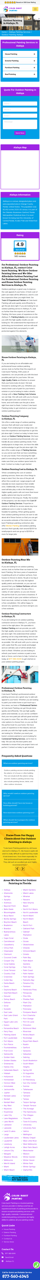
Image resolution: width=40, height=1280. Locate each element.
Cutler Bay (8, 980)
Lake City (8, 1115)
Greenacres (8, 1063)
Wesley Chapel (29, 1138)
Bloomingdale (9, 912)
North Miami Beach (28, 920)
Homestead (9, 1080)
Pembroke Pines (30, 989)
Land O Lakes (9, 1131)
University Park (29, 1128)
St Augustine (28, 1073)
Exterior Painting (10, 1232)
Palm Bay (27, 957)
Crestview (8, 977)
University (27, 1125)
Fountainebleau (10, 1047)
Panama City (28, 983)
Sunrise (26, 1086)
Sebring (26, 1057)
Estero (6, 1025)
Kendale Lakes (10, 1096)
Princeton (27, 1025)
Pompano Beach (30, 1012)
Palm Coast (28, 970)
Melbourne (8, 1160)
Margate (7, 1154)
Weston (26, 1154)
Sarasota (27, 1051)
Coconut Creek (10, 957)
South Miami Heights (28, 1065)
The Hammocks (29, 1112)
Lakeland (7, 1125)
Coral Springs (9, 967)
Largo (6, 1134)
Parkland (26, 986)
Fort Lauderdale (10, 1038)
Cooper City (9, 961)
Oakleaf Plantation (27, 933)
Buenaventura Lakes (9, 933)
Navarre (26, 899)
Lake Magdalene (11, 1118)
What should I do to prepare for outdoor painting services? (19, 821)
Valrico (26, 1131)
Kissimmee (8, 1112)
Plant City (27, 1002)
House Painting (9, 1229)
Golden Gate (9, 1057)
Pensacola (27, 993)
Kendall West (9, 1102)
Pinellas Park (28, 999)
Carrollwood (9, 941)
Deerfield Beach (10, 993)
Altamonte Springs (8, 894)
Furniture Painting (10, 1236)
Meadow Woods (10, 1157)
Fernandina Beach (11, 1028)
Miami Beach (9, 1170)
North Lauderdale (30, 912)
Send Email (9, 1257)
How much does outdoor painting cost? (19, 813)
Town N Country (30, 1121)
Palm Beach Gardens (28, 962)
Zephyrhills (27, 1170)
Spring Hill (27, 1070)
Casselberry (9, 944)
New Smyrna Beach (28, 904)
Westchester (28, 1150)
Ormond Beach (29, 951)
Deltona (7, 1002)
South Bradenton (30, 1060)
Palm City (27, 967)
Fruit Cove (8, 1051)
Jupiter (7, 1093)
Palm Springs (28, 977)
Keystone (8, 1108)
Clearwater (8, 951)
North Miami (28, 916)
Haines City (9, 1067)
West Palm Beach (30, 1147)
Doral (6, 1006)
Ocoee (26, 941)
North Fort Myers (30, 909)
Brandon (7, 928)
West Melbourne (30, 1144)
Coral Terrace (9, 970)
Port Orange (28, 1018)
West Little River (30, 1141)
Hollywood (8, 1076)
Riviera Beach (28, 1035)
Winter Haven (28, 1160)
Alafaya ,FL (10, 1261)
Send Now (20, 133)
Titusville (27, 1118)
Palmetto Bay (28, 980)
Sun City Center (29, 1083)
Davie (6, 986)
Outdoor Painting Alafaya (12, 35)
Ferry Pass (8, 1031)
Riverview (27, 1031)
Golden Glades (10, 1060)
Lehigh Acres (9, 1147)
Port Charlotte (29, 1015)
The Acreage (28, 1108)
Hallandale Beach (11, 1070)
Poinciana (27, 1009)
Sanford (26, 1047)
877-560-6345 (15, 1276)
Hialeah (7, 1073)
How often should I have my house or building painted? (18, 804)
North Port (27, 925)
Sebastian (27, 1054)
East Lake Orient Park (11, 1017)
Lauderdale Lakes (11, 1138)
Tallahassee (28, 1089)
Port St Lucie (28, 1022)
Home (4, 32)
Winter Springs (29, 1166)
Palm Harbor (28, 973)
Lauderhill (8, 1141)
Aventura (7, 903)
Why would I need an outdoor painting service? (18, 795)
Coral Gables (9, 964)
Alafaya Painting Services (19, 32)
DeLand (7, 996)
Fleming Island (10, 1035)
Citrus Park (8, 948)
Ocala (25, 938)
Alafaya (7, 890)
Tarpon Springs (29, 1102)
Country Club (9, 973)
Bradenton (8, 925)
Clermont (8, 954)
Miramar (26, 896)
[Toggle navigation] (35, 9)
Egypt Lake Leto (11, 1022)
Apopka (7, 899)
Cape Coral (8, 938)
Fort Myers (8, 1041)
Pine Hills (27, 996)
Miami (6, 1166)
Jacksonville (9, 1089)
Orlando (26, 948)
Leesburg (8, 1144)
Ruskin (26, 1044)
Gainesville (8, 1054)
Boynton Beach (10, 922)
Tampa (26, 1099)
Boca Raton (9, 916)
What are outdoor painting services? (18, 763)
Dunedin (7, 1009)
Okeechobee (28, 944)
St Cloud (26, 1076)
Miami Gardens (29, 890)
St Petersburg (29, 1080)
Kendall (7, 1099)
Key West (8, 1105)
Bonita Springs (10, 919)
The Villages (28, 1115)
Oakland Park (28, 928)
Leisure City (9, 1150)
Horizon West (9, 1083)
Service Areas (9, 1242)
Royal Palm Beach (30, 1041)
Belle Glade (8, 909)
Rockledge (27, 1038)
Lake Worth (9, 1121)
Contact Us (8, 1239)
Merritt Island (9, 1163)
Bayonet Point (10, 906)
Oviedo (26, 954)
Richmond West (29, 1028)
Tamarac (26, 1093)
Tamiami (26, 1096)
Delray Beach (9, 999)
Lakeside (7, 1128)
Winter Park (28, 1163)
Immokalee (8, 1086)
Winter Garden (29, 1157)
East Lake (8, 1012)
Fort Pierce (8, 1044)
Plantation (27, 1006)
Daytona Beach (10, 989)
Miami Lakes (28, 893)
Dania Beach (9, 983)
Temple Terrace (29, 1105)
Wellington (27, 1134)
